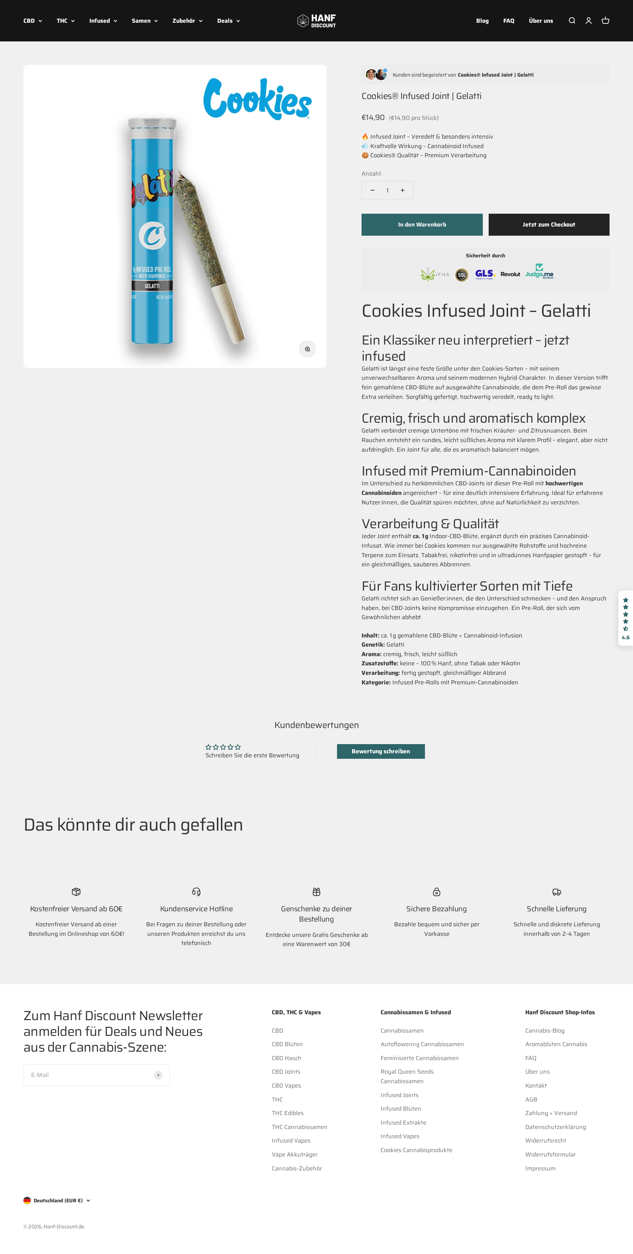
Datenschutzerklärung (555, 1127)
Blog (482, 20)
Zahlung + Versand (551, 1113)
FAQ (508, 20)
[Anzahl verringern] (372, 190)
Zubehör (184, 20)
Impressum (540, 1168)
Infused (99, 20)
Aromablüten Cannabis (556, 1044)
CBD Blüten (287, 1044)
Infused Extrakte (403, 1122)
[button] (625, 618)
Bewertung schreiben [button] (381, 751)
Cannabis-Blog (544, 1030)
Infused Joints (400, 1095)
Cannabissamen (402, 1030)
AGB (531, 1099)
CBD (29, 20)
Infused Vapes (291, 1140)
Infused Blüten (401, 1108)
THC (62, 20)
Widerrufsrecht (545, 1140)
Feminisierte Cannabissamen (420, 1058)
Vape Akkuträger (295, 1154)
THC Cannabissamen (299, 1127)
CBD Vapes (286, 1085)
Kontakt (536, 1085)
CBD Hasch (286, 1058)
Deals (225, 20)
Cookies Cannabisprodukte (416, 1150)
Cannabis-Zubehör (297, 1168)
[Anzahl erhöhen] (402, 190)
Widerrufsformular (550, 1154)
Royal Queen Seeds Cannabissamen (407, 1076)
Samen (141, 20)
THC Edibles (288, 1113)
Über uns (541, 20)
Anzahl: (372, 173)
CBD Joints (286, 1071)
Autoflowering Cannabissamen (422, 1044)
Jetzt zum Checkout (549, 224)
